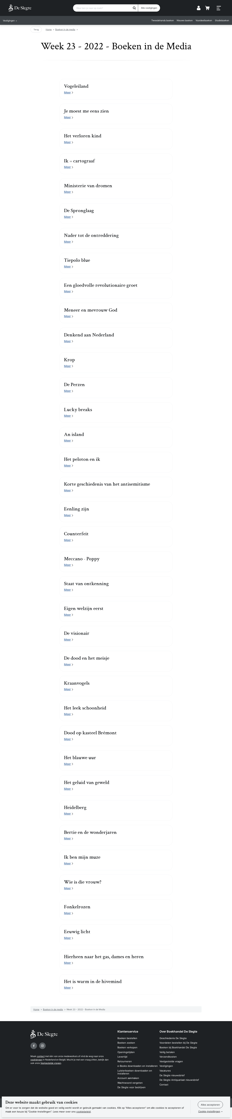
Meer (67, 92)
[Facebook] (33, 1045)
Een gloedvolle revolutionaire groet (101, 285)
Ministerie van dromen (88, 185)
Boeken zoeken (126, 1042)
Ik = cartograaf (79, 161)
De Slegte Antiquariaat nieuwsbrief (179, 1079)
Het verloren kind (82, 135)
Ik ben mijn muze (82, 857)
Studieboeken (222, 20)
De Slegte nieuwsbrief (172, 1075)
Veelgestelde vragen (50, 1063)
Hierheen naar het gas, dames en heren (104, 956)
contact (41, 1056)
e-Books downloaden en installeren (137, 1065)
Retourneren (124, 1061)
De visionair (76, 633)
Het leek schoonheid (85, 708)
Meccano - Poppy (82, 558)
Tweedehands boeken (162, 20)
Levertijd (122, 1056)
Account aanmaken (128, 1078)
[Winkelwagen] (207, 8)
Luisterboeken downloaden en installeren (134, 1072)
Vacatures (165, 1070)
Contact (164, 1084)
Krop (69, 359)
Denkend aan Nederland (89, 335)
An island (74, 434)
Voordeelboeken (204, 20)
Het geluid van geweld (86, 782)
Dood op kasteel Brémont (90, 732)
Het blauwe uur (80, 757)
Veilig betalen (167, 1052)
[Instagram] (42, 1045)
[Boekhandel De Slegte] (20, 8)
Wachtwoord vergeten (130, 1082)
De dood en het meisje (86, 658)
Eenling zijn (76, 509)
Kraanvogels (77, 683)
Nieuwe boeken (185, 20)
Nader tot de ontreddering (91, 235)
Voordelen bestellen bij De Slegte (178, 1042)
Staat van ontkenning (86, 583)
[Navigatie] (218, 8)
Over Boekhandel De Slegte (178, 1031)
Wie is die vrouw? (82, 882)
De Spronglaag (79, 210)
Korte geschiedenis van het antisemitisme (107, 484)
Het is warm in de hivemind (93, 981)
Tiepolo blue (77, 260)
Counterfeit (76, 533)
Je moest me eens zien (86, 111)
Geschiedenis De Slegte (173, 1038)
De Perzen (74, 384)
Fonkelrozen (77, 906)
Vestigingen (166, 1065)
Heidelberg (75, 807)
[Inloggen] (198, 8)
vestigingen (36, 1059)
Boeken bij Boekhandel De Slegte (178, 1047)
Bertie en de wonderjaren (90, 832)
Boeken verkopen (127, 1047)
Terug (36, 29)
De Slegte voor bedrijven (131, 1087)
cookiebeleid (83, 1111)
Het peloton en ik (82, 459)
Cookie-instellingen (209, 1111)
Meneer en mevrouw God (90, 310)
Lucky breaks (78, 409)
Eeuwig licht (77, 931)
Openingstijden (126, 1052)
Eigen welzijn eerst (83, 608)
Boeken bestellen (127, 1038)
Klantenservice (127, 1031)
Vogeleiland (76, 86)
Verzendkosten (168, 1056)
